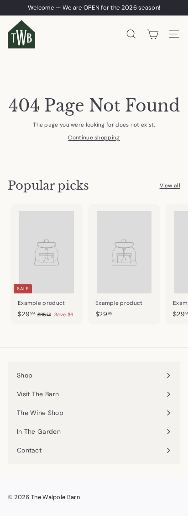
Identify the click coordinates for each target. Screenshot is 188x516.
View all (170, 185)
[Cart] (152, 34)
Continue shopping (94, 137)
